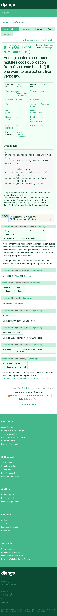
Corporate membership (11, 552)
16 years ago (48, 45)
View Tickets (10, 29)
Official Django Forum (10, 502)
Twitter (4, 524)
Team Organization (9, 434)
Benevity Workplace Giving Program (16, 559)
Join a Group (6, 463)
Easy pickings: (9, 127)
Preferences (18, 22)
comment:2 (7, 270)
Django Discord (7, 498)
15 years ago (36, 282)
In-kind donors (9, 584)
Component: (10, 91)
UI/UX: (33, 126)
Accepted (45, 104)
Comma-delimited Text (37, 395)
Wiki (50, 29)
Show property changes (42, 219)
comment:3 (7, 282)
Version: (33, 91)
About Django (7, 427)
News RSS (5, 530)
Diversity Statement (9, 444)
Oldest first (17, 217)
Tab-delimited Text (28, 399)
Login (5, 22)
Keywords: (34, 100)
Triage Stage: (33, 105)
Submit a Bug (7, 469)
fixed (25, 52)
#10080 (15, 276)
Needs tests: (8, 118)
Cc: (6, 104)
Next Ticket (47, 40)
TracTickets (27, 388)
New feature (12, 52)
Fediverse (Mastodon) (10, 527)
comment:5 (7, 344)
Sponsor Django (8, 549)
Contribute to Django (10, 466)
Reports (26, 29)
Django (8, 5)
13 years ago (37, 344)
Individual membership (10, 476)
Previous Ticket (32, 40)
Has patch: (8, 111)
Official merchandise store (12, 556)
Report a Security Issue (11, 473)
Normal (19, 100)
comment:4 (7, 298)
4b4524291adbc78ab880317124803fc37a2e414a (26, 378)
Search (7, 34)
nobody (44, 84)
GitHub (4, 520)
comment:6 (7, 358)
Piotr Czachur (19, 85)
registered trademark (12, 611)
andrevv (7, 602)
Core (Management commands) (22, 93)
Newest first (31, 217)
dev (42, 91)
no (17, 110)
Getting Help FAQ (8, 495)
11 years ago (47, 47)
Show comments (20, 219)
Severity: (9, 100)
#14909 (11, 47)
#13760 (27, 276)
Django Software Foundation (13, 437)
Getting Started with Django (12, 430)
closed (26, 47)
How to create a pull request (21, 134)
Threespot (7, 594)
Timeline (39, 29)
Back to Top (29, 405)
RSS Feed (15, 395)
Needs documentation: (37, 111)
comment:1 (7, 226)
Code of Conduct (8, 441)
